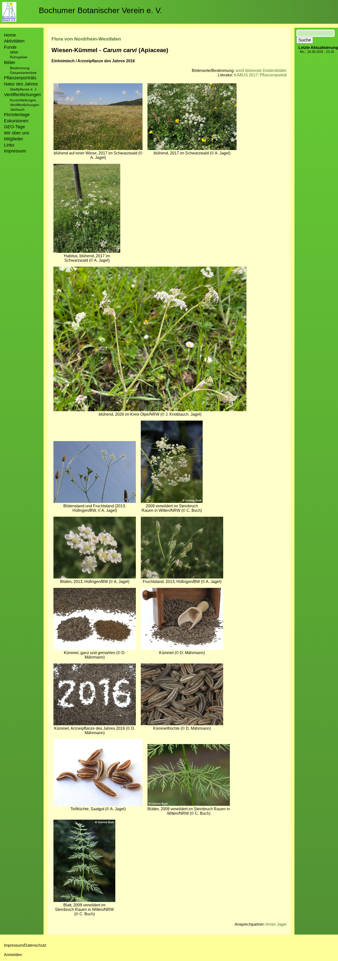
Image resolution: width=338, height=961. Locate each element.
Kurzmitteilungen (23, 100)
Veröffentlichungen (24, 105)
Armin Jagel (276, 924)
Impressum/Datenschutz (25, 945)
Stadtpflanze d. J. (23, 89)
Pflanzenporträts (20, 77)
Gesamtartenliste (23, 73)
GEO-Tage (14, 126)
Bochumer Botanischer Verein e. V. (100, 10)
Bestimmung (19, 68)
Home (10, 35)
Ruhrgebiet (18, 57)
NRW (14, 52)
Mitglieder (13, 138)
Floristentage (17, 114)
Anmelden (13, 955)
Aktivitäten (14, 41)
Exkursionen (16, 120)
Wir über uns (16, 132)
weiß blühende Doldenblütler (261, 70)
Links (9, 145)
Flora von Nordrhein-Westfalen (86, 39)
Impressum (15, 151)
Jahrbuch (17, 109)
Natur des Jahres (21, 84)
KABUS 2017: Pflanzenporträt (260, 75)
